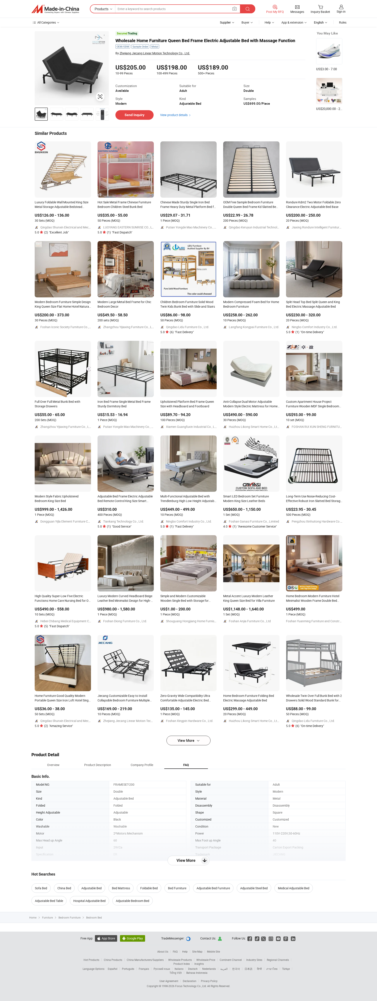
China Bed (64, 888)
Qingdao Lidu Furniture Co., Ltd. (187, 327)
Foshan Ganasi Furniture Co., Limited (254, 521)
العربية (224, 968)
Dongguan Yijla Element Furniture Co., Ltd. (68, 521)
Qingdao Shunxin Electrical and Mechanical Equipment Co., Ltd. (83, 227)
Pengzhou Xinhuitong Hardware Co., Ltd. (319, 521)
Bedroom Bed (94, 917)
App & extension (292, 22)
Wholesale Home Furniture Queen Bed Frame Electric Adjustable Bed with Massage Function (205, 40)
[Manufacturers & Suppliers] (55, 9)
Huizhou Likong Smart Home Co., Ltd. (254, 427)
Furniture (47, 917)
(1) (119, 232)
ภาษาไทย (272, 968)
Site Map (197, 951)
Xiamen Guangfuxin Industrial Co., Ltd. (192, 427)
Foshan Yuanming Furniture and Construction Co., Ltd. (323, 621)
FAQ (175, 951)
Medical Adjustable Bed (293, 888)
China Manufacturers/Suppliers (145, 960)
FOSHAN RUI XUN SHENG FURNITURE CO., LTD (323, 427)
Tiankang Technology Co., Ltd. (123, 521)
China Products (113, 960)
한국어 (236, 968)
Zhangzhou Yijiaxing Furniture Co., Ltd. (129, 327)
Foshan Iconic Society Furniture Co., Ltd (67, 327)
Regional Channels (278, 960)
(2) (56, 232)
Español (112, 968)
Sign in (341, 11)
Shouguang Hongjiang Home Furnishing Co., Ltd (198, 621)
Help (268, 22)
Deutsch (193, 968)
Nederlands (209, 968)
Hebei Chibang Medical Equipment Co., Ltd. (69, 621)
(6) (182, 332)
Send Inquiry (134, 115)
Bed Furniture (177, 888)
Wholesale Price (205, 960)
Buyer (245, 22)
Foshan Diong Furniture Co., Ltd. (125, 621)
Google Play (132, 938)
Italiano (179, 968)
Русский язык (162, 968)
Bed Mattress (121, 888)
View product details (174, 115)
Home (32, 917)
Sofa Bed (41, 888)
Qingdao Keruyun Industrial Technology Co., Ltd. (261, 227)
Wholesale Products (180, 960)
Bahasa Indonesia (196, 972)
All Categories (46, 22)
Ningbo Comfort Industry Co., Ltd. (315, 327)
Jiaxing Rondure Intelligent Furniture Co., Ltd (322, 227)
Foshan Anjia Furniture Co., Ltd (250, 621)
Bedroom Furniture (69, 917)
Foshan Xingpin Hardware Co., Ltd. (189, 721)
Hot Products (91, 960)
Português (128, 968)
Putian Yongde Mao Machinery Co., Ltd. (192, 227)
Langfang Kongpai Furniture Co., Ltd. (254, 327)
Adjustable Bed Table (49, 901)
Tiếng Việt (176, 972)
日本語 (248, 968)
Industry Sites (254, 960)
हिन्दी (259, 968)
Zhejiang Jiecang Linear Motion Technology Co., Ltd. (155, 53)
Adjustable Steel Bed (254, 888)
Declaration (189, 981)
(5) (56, 626)
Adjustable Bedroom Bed (132, 901)
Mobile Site (213, 951)
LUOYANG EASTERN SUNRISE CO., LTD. (129, 227)
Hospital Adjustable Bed (89, 901)
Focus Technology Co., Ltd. (191, 986)
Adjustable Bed (91, 888)
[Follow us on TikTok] (257, 938)
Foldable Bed (149, 888)
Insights (199, 963)
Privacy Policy (209, 981)
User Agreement (168, 981)
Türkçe (286, 968)
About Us (162, 951)
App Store (106, 938)
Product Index (181, 963)
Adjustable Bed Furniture (213, 888)
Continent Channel (231, 960)
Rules (342, 22)
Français (144, 968)
